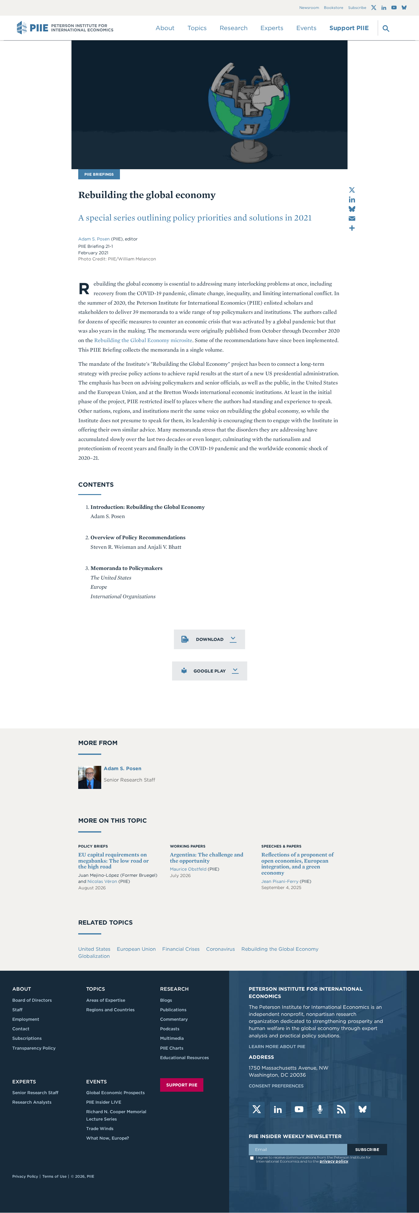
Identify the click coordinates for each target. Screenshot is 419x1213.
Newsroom (309, 8)
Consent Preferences (276, 1085)
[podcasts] (320, 1110)
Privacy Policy (25, 1176)
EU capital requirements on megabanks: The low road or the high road (113, 860)
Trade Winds (99, 1128)
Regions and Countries (110, 1009)
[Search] (385, 28)
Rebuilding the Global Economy (279, 949)
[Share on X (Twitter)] (352, 190)
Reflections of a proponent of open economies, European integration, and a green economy (297, 863)
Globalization (94, 956)
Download (210, 639)
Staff (17, 1009)
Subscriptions (27, 1038)
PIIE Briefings (99, 174)
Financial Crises (181, 949)
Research (174, 989)
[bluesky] (363, 1110)
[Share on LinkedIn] (352, 199)
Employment (25, 1019)
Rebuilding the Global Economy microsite (143, 340)
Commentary (174, 1019)
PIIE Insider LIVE (103, 1102)
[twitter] (257, 1110)
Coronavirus (220, 949)
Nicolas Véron (102, 881)
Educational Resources (184, 1057)
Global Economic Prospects (115, 1092)
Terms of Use (54, 1176)
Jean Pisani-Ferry (279, 881)
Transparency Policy (34, 1048)
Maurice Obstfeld (189, 869)
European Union (136, 949)
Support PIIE (349, 28)
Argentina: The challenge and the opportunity (206, 857)
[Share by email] (352, 218)
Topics (95, 989)
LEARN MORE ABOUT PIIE (277, 1046)
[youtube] (299, 1110)
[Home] (65, 28)
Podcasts (169, 1028)
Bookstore (333, 8)
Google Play (210, 671)
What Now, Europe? (107, 1138)
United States (94, 949)
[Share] (352, 228)
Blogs (166, 1000)
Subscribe (357, 8)
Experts (24, 1082)
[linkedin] (278, 1110)
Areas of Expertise (105, 1000)
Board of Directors (32, 1000)
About (21, 989)
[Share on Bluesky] (352, 209)
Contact (20, 1028)
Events (306, 28)
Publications (173, 1009)
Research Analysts (32, 1102)
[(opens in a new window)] (373, 7)
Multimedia (172, 1038)
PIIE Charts (171, 1048)
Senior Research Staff (35, 1092)
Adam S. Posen (94, 238)
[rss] (341, 1110)
